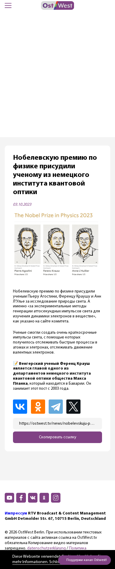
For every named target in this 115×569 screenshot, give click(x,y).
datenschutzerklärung (46, 548)
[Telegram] (57, 406)
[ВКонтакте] (21, 406)
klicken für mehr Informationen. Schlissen (57, 559)
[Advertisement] (57, 76)
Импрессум (16, 513)
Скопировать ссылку (57, 437)
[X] (75, 406)
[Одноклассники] (39, 406)
